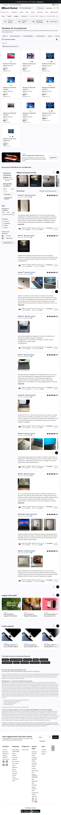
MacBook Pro (42, 16)
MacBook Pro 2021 (51, 16)
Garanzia (34, 768)
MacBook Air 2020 (34, 16)
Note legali (34, 785)
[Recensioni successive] (57, 586)
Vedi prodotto (49, 228)
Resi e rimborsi (15, 761)
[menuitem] (14, 12)
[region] (38, 181)
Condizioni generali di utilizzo (34, 753)
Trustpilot (44, 749)
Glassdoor (44, 751)
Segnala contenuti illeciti (34, 788)
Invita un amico (25, 749)
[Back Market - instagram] (3, 761)
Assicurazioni (15, 763)
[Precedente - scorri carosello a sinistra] (53, 172)
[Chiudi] (59, 2)
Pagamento (15, 757)
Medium (43, 753)
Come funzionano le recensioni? (8, 198)
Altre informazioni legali (34, 781)
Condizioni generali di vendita (34, 759)
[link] (53, 157)
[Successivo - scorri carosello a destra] (57, 172)
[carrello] (57, 8)
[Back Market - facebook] (3, 765)
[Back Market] (10, 8)
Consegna (14, 759)
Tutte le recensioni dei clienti (15, 779)
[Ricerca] (20, 8)
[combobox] (5, 36)
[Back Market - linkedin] (7, 761)
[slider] (3, 214)
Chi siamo (4, 749)
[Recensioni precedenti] (53, 586)
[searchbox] (28, 8)
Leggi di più (21, 224)
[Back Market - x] (7, 765)
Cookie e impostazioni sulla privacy (35, 776)
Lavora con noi (5, 759)
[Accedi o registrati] (54, 8)
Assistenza (49, 8)
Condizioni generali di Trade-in (34, 764)
